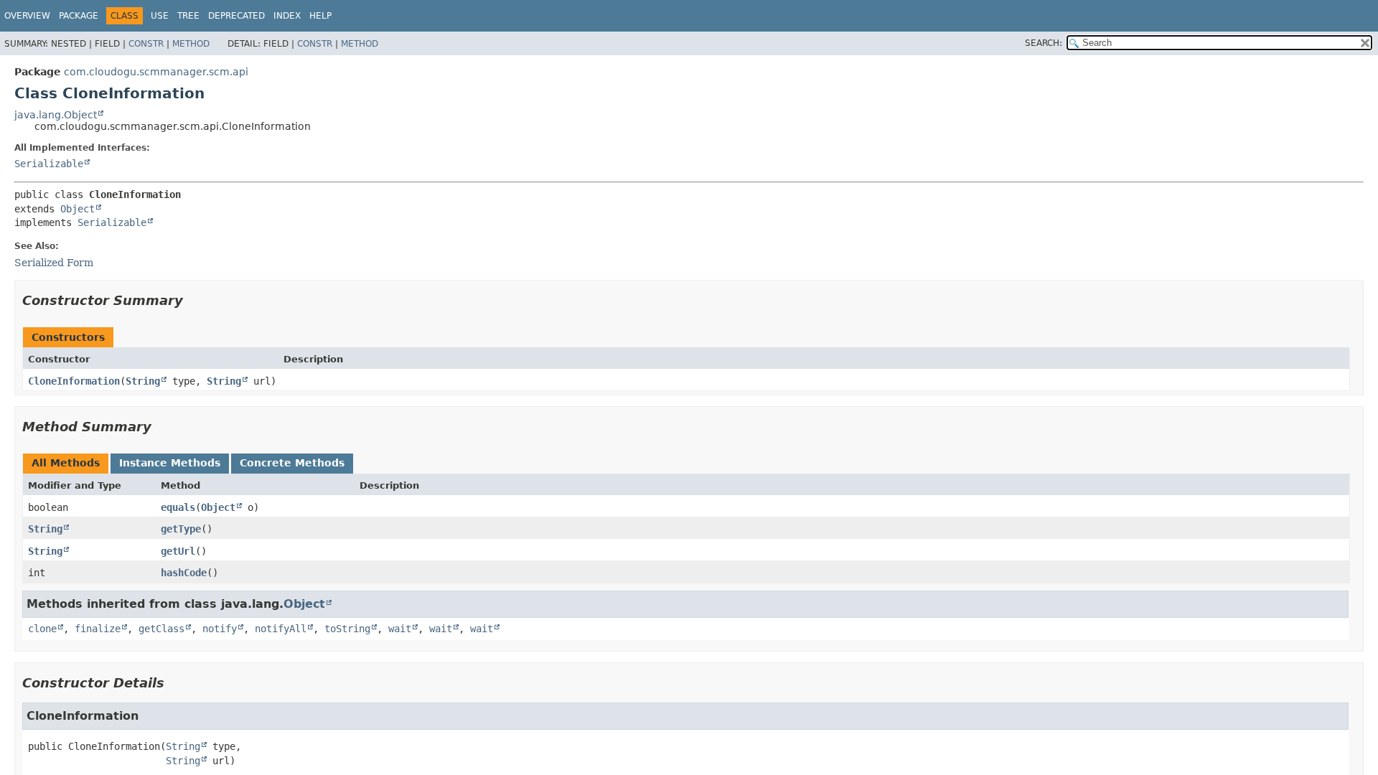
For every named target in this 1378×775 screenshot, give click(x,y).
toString (347, 628)
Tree (188, 16)
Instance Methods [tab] (169, 463)
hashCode (184, 572)
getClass (161, 628)
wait (399, 628)
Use (160, 16)
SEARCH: (1043, 43)
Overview (27, 16)
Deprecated (236, 16)
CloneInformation (74, 381)
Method (191, 44)
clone (42, 628)
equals (178, 507)
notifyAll (280, 628)
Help (320, 16)
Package (78, 16)
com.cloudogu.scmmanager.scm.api (156, 72)
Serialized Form (53, 262)
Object (77, 209)
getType (181, 529)
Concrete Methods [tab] (292, 463)
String (143, 381)
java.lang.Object (55, 115)
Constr (146, 44)
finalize (98, 628)
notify (219, 628)
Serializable (48, 163)
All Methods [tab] (66, 463)
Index (287, 16)
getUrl (178, 551)
